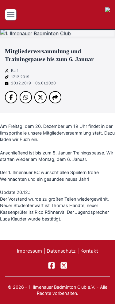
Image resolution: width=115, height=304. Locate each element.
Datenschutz (62, 251)
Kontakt (89, 251)
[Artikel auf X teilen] (40, 97)
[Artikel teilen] (55, 97)
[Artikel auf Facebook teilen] (11, 97)
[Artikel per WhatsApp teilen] (26, 97)
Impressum (30, 251)
